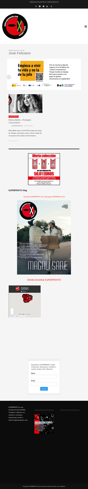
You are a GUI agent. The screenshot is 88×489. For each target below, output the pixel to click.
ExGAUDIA (21, 410)
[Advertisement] (25, 338)
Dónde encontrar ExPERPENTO (44, 279)
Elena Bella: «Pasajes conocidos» (20, 121)
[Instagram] (39, 6)
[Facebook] (36, 6)
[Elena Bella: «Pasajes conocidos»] (22, 103)
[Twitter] (43, 6)
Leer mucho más (13, 140)
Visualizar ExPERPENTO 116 (33, 197)
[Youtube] (47, 6)
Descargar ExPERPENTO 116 (54, 197)
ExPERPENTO (17, 126)
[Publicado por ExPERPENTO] (9, 126)
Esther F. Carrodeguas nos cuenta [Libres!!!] (44, 2)
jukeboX (13, 116)
